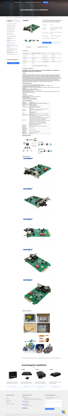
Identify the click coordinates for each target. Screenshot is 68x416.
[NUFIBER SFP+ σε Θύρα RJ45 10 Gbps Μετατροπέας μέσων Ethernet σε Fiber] (13, 375)
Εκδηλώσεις (27, 2)
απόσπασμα (45, 2)
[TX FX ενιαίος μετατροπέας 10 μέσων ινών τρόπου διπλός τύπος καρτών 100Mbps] (31, 29)
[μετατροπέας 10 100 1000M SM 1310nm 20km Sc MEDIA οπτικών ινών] (41, 375)
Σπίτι (15, 2)
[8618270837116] (24, 408)
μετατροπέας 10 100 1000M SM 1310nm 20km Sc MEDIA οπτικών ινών (40, 383)
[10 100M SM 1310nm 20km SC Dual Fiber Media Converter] (55, 375)
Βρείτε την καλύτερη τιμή (47, 42)
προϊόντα (23, 2)
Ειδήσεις (7, 402)
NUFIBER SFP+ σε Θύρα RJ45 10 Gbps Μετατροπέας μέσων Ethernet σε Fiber (12, 383)
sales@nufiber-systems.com (28, 405)
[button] (8, 377)
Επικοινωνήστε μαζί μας (37, 2)
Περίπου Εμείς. (18, 2)
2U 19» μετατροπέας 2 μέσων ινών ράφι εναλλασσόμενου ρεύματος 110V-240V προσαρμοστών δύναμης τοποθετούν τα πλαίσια (27, 383)
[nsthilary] (26, 408)
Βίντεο (31, 2)
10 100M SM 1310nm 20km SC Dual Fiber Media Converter (55, 383)
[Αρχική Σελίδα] (7, 2)
